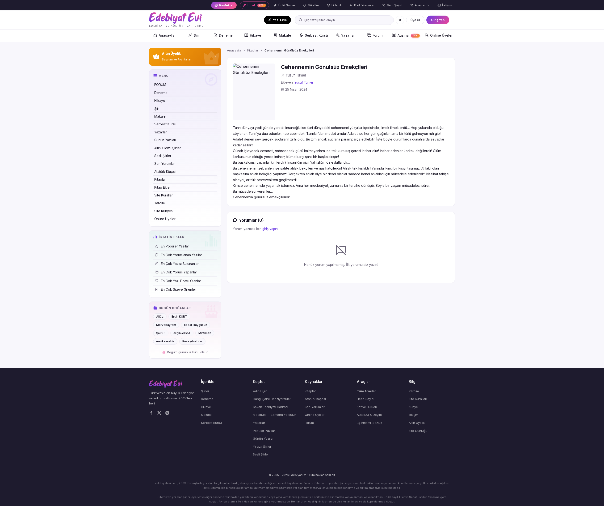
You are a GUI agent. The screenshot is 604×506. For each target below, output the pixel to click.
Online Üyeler (441, 35)
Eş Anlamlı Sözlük (369, 423)
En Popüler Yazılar (175, 246)
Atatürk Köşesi (165, 172)
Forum (377, 35)
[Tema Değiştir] (400, 20)
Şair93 (160, 333)
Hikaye (255, 35)
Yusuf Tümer (303, 82)
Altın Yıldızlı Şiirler (167, 148)
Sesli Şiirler (162, 156)
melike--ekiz (165, 341)
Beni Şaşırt (395, 5)
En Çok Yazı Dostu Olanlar (181, 281)
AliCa (160, 316)
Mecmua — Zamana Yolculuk (274, 415)
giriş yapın (270, 229)
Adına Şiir (260, 391)
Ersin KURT (179, 316)
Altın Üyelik (417, 423)
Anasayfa (167, 35)
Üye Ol (415, 20)
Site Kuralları (163, 195)
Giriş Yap (438, 20)
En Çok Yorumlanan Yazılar (181, 255)
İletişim (447, 5)
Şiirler (205, 391)
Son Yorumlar (164, 164)
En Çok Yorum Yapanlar (179, 272)
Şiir (196, 35)
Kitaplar (160, 179)
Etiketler (313, 5)
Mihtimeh (204, 333)
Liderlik (336, 5)
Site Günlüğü (418, 431)
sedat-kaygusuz (195, 325)
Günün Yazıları (165, 140)
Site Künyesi (163, 211)
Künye (413, 407)
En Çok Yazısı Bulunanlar (180, 264)
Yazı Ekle (280, 20)
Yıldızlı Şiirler (262, 446)
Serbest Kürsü (316, 35)
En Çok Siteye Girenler (178, 289)
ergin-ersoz (181, 333)
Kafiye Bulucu (367, 407)
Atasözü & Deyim (369, 415)
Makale (285, 35)
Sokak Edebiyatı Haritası (270, 407)
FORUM (160, 85)
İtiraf (256, 5)
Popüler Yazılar (264, 431)
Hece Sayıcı (365, 399)
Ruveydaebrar (192, 341)
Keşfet (224, 5)
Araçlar (420, 5)
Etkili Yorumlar (364, 5)
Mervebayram (166, 325)
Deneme (226, 35)
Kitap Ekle (162, 187)
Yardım (159, 203)
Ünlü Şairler (286, 5)
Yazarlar (348, 35)
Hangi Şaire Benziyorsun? (272, 399)
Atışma (408, 35)
